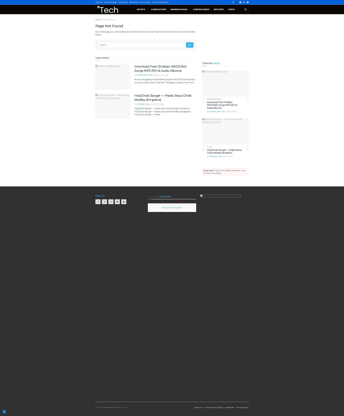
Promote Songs (110, 2)
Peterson (141, 104)
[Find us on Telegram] (240, 2)
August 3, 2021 (154, 104)
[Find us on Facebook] (233, 2)
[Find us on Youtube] (248, 2)
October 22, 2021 (157, 75)
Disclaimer (133, 2)
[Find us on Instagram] (244, 2)
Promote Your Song (213, 407)
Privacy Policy (145, 2)
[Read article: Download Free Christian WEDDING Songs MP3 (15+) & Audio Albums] (112, 77)
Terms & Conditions (160, 2)
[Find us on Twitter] (237, 2)
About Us (99, 2)
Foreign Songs (201, 9)
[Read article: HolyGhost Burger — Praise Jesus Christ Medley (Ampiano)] (112, 106)
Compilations (158, 9)
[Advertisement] (225, 37)
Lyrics (231, 9)
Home (97, 20)
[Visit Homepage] (114, 9)
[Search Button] (246, 9)
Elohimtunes (142, 75)
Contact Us (123, 2)
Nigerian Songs (179, 9)
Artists (141, 9)
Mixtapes (219, 9)
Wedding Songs (214, 99)
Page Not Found (108, 20)
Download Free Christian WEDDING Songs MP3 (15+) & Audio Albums (222, 105)
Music (209, 147)
